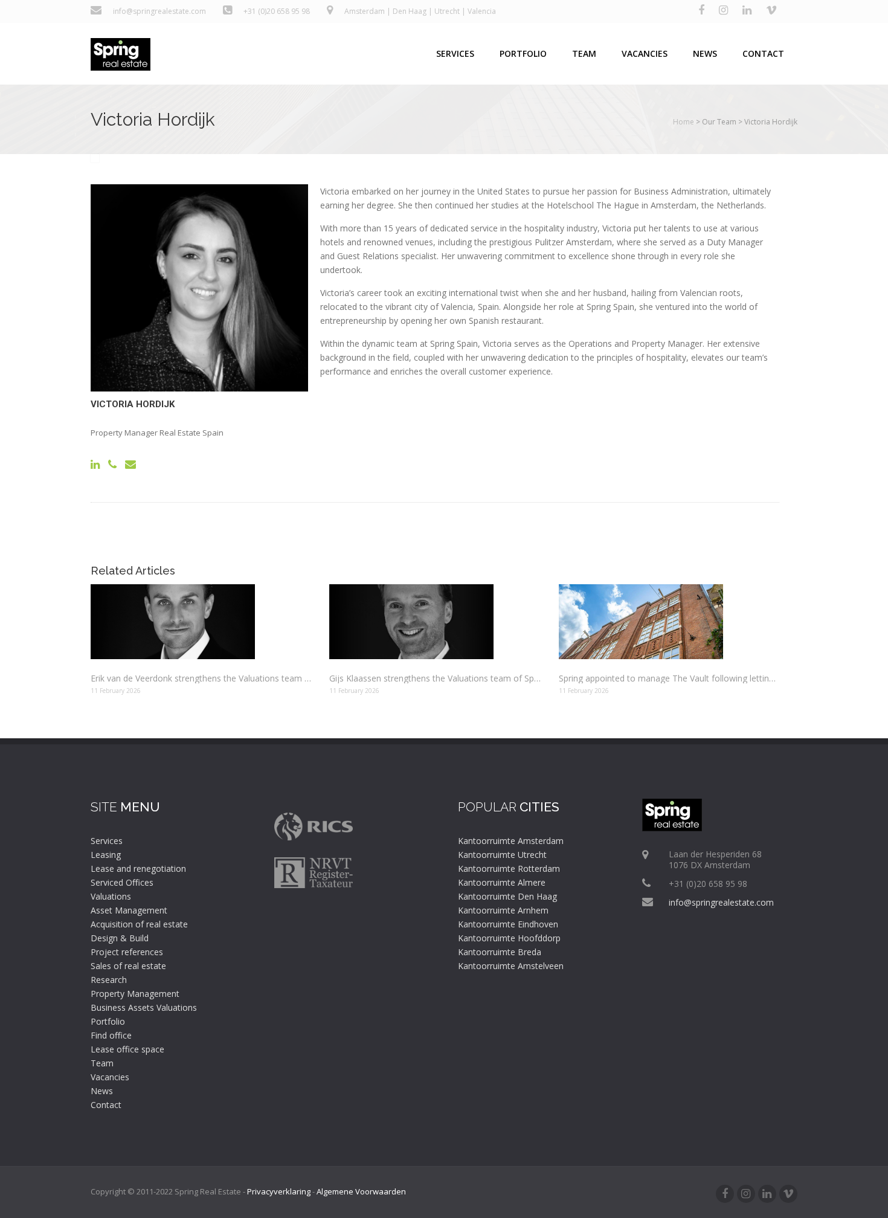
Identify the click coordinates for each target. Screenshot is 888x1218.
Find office (111, 1035)
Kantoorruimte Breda (499, 952)
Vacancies (645, 53)
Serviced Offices (122, 882)
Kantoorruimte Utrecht (502, 854)
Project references (127, 952)
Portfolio (523, 53)
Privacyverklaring (278, 1191)
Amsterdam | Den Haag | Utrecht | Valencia (420, 11)
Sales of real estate (128, 965)
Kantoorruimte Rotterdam (509, 868)
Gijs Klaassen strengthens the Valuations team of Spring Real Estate (435, 678)
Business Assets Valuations (144, 1007)
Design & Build (120, 938)
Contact (763, 53)
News (705, 53)
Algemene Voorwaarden (361, 1191)
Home (683, 122)
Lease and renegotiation (138, 868)
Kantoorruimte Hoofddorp (509, 938)
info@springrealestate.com (158, 11)
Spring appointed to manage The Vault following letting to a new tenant (669, 678)
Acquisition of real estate (139, 924)
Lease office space (127, 1049)
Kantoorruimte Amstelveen (511, 965)
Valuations (111, 896)
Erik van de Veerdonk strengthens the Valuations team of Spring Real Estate (201, 678)
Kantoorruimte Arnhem (503, 910)
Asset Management (129, 910)
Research (109, 979)
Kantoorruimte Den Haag (507, 896)
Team (584, 53)
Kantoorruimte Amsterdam (511, 840)
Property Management (135, 993)
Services (455, 53)
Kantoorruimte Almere (501, 882)
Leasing (106, 854)
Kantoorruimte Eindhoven (508, 924)
